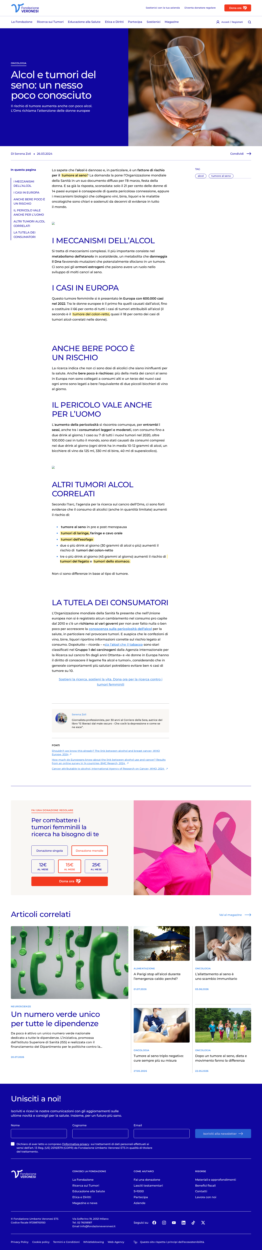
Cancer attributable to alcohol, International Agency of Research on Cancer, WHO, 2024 (108, 768)
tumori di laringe (75, 533)
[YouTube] (174, 1222)
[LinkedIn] (183, 1222)
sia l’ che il (124, 644)
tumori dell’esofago (77, 539)
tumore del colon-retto (91, 314)
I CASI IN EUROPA (27, 192)
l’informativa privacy (75, 1144)
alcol (201, 176)
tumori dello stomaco (111, 561)
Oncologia (18, 63)
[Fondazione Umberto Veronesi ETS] (25, 7)
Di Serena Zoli (21, 153)
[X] (203, 1222)
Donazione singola (49, 850)
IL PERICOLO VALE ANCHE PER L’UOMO (29, 212)
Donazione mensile (89, 850)
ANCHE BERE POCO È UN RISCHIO (29, 201)
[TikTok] (193, 1222)
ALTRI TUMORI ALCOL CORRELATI (29, 223)
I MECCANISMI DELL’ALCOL (24, 183)
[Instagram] (164, 1222)
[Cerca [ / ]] (250, 22)
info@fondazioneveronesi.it (97, 1226)
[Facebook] (154, 1222)
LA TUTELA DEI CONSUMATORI (25, 234)
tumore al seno (221, 176)
